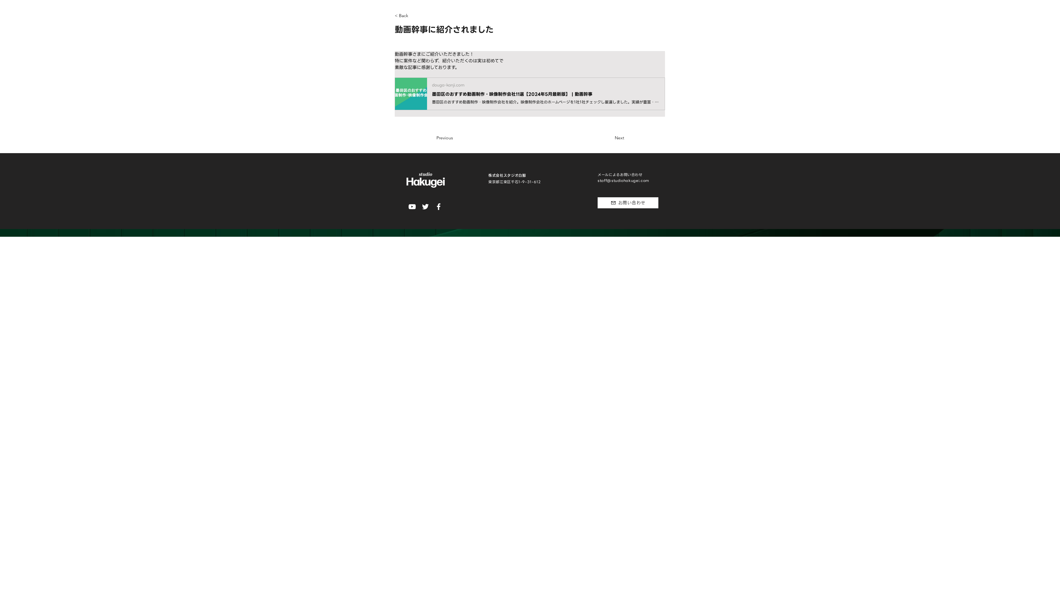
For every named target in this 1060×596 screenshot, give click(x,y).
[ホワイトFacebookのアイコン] (438, 206)
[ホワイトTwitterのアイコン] (425, 206)
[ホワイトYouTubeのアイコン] (412, 206)
